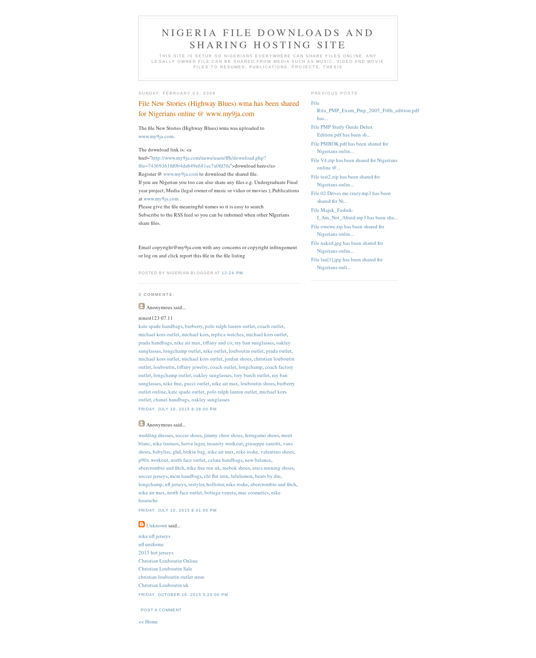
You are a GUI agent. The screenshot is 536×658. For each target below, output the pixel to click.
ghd (177, 451)
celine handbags (225, 459)
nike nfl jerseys (154, 536)
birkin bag (194, 451)
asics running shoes (273, 467)
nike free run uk (203, 467)
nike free (172, 383)
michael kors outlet (159, 334)
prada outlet (279, 350)
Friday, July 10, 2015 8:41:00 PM (178, 510)
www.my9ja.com (156, 136)
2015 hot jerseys (156, 552)
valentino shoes (277, 451)
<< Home (148, 621)
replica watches (227, 334)
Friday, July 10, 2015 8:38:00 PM (178, 409)
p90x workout (153, 459)
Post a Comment (161, 610)
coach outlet (270, 326)
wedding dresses (156, 435)
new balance (258, 459)
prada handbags (155, 342)
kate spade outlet (186, 391)
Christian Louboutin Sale (165, 568)
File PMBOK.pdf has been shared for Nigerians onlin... (349, 147)
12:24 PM (232, 273)
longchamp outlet (182, 350)
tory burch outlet (252, 375)
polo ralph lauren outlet (230, 326)
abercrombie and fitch (161, 467)
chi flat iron (216, 475)
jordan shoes (238, 358)
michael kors (195, 334)
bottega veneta (220, 492)
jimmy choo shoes (223, 435)
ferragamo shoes (262, 435)
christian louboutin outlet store (171, 576)
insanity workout (225, 443)
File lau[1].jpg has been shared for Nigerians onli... (347, 263)
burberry (193, 326)
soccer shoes (188, 435)
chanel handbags (171, 399)
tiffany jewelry (192, 366)
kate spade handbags (160, 326)
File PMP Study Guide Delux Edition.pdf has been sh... (342, 130)
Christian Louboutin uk (164, 585)
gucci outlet (197, 383)
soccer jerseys (153, 475)
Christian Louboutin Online (168, 560)
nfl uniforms (151, 544)
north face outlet (188, 459)
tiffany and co (217, 342)
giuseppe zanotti (263, 443)
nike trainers (166, 443)
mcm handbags (186, 475)
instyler (196, 484)
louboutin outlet (246, 350)
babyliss (161, 451)
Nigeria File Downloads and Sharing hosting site (268, 38)
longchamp (251, 366)
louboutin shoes (258, 383)
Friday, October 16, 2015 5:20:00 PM (183, 594)
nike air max (187, 342)
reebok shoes (236, 467)
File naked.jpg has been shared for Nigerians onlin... (347, 246)
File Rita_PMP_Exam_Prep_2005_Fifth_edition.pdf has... (365, 110)
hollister (215, 484)
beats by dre (268, 475)
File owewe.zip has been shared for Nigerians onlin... (347, 230)
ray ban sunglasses (254, 342)
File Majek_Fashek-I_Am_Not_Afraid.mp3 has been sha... (354, 213)
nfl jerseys (175, 484)
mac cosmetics (253, 492)
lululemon (242, 475)
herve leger (192, 443)
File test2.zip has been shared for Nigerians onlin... (345, 180)
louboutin (164, 366)
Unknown (156, 525)
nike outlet (214, 350)
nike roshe (247, 451)
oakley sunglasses (212, 375)
